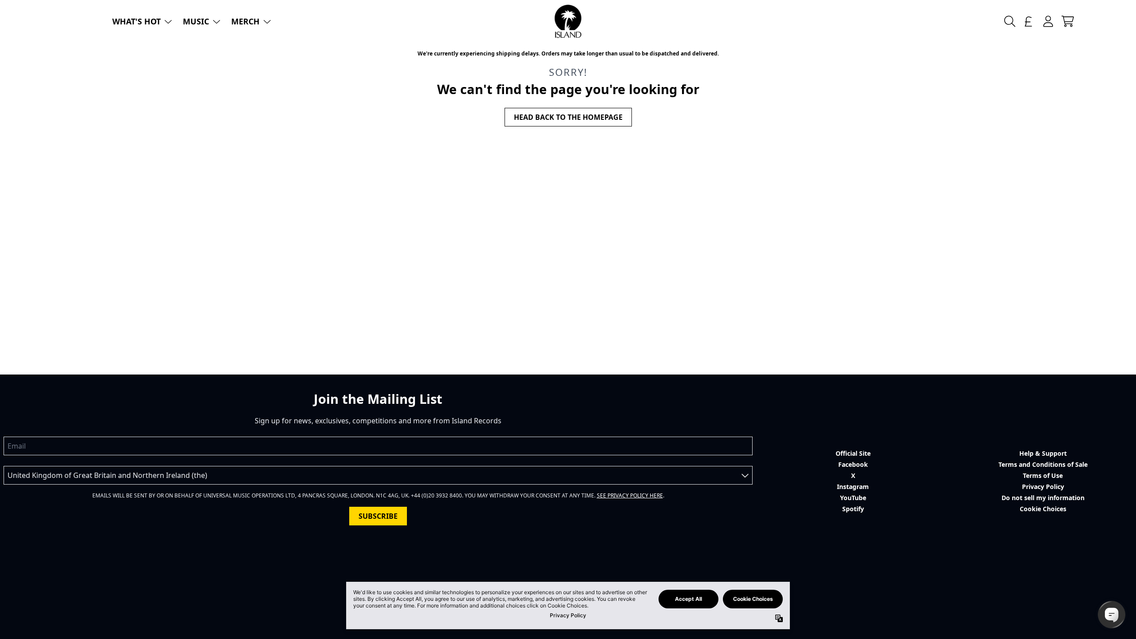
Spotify (853, 509)
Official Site (853, 453)
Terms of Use (1043, 475)
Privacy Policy (1043, 486)
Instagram (853, 486)
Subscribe (378, 516)
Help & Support (1043, 453)
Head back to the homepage (568, 117)
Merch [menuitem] (245, 21)
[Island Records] (568, 21)
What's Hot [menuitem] (136, 21)
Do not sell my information (1043, 497)
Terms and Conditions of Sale (1043, 464)
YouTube (853, 497)
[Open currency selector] (1028, 21)
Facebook (853, 464)
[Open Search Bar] (1009, 21)
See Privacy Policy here (630, 495)
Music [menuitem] (196, 21)
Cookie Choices (1043, 509)
